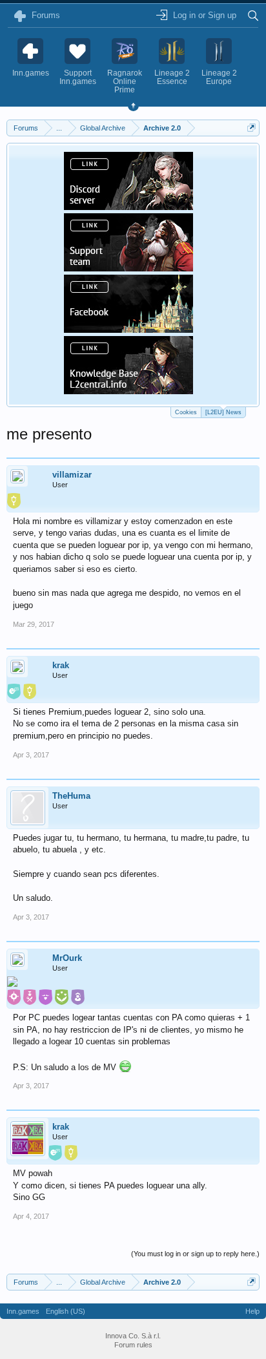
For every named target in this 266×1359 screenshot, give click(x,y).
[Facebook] (128, 328)
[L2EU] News (223, 412)
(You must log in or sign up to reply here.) (195, 1254)
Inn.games (22, 1311)
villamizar (72, 474)
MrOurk (67, 958)
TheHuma (71, 796)
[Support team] (128, 267)
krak (60, 665)
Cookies (186, 412)
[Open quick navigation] (251, 127)
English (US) (65, 1311)
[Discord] (128, 206)
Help (252, 1311)
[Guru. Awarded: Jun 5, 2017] (12, 983)
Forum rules (133, 1345)
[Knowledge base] (128, 390)
